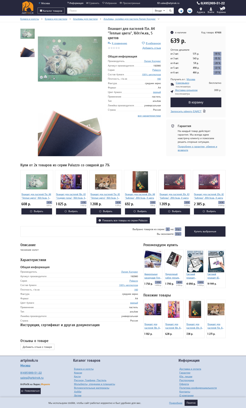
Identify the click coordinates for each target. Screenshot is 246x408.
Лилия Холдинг (152, 61)
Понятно (191, 402)
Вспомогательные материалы (91, 387)
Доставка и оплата (190, 369)
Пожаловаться (32, 391)
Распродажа (186, 380)
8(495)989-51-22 (213, 3)
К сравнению (119, 43)
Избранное (110, 3)
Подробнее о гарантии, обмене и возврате (197, 148)
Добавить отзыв (151, 48)
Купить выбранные (205, 231)
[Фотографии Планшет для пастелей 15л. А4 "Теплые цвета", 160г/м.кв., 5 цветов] (69, 59)
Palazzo (156, 70)
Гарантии (184, 372)
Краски (78, 372)
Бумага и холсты (84, 369)
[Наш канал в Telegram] (181, 10)
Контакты (184, 391)
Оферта (184, 384)
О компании (186, 395)
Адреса (201, 12)
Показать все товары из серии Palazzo (124, 220)
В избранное (153, 43)
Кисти (77, 376)
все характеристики (149, 115)
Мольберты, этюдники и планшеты (94, 384)
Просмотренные (131, 3)
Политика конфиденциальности (198, 387)
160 (159, 78)
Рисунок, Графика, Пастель (90, 380)
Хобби (77, 391)
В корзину (196, 102)
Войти (211, 12)
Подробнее (175, 403)
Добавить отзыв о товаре (37, 346)
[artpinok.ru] (27, 7)
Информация (76, 3)
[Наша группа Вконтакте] (189, 10)
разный (157, 92)
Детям (77, 395)
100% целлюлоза (151, 74)
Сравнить (93, 3)
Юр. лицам (185, 376)
